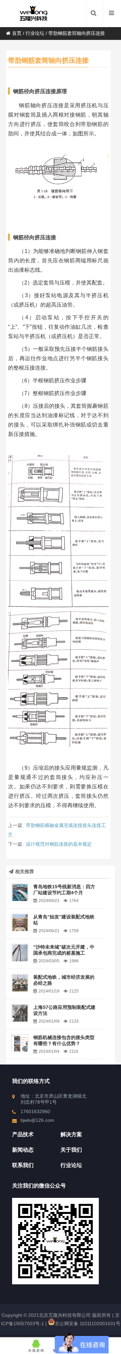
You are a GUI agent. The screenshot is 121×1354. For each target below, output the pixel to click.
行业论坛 (35, 33)
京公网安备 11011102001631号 (87, 1323)
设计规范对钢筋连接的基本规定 (59, 844)
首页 (17, 33)
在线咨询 (36, 1350)
